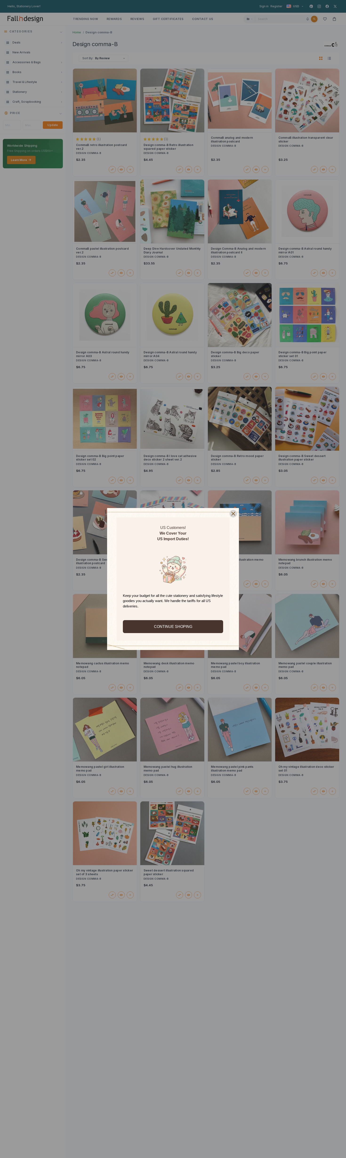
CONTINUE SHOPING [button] (173, 627)
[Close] (233, 513)
